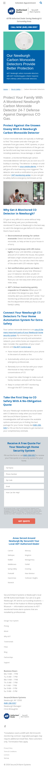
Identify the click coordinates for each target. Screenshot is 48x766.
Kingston (28, 555)
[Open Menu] (4, 3)
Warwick (11, 582)
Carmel (10, 551)
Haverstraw (12, 578)
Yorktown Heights (31, 578)
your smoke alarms (28, 166)
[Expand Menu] (24, 15)
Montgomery (29, 560)
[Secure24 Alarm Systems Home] (24, 11)
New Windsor (30, 573)
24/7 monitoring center (21, 175)
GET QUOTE (24, 521)
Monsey (28, 551)
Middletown (12, 564)
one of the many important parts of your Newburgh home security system (23, 332)
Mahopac (11, 555)
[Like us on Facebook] (5, 727)
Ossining (28, 569)
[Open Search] (41, 3)
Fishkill (27, 564)
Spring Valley (12, 569)
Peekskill (11, 573)
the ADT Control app (22, 347)
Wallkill (10, 560)
